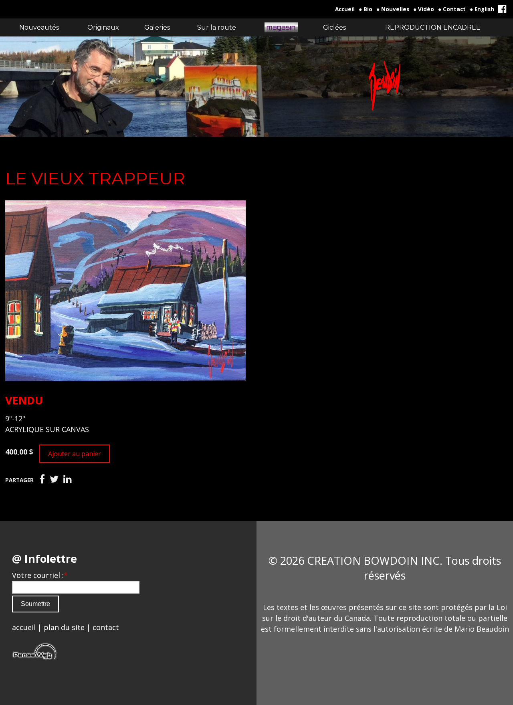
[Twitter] (54, 479)
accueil (24, 627)
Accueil (345, 9)
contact (106, 627)
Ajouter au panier (74, 453)
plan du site (64, 627)
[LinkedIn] (67, 479)
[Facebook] (42, 479)
